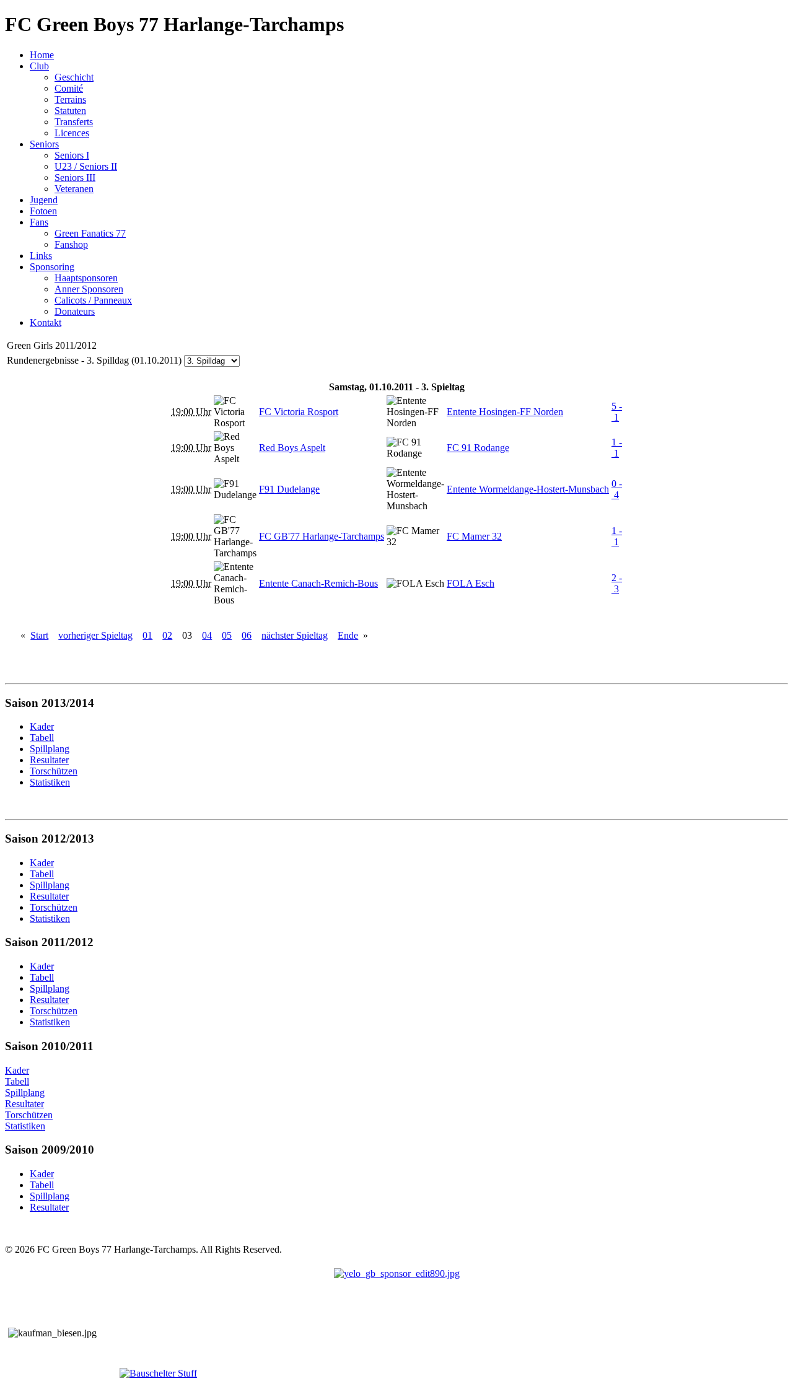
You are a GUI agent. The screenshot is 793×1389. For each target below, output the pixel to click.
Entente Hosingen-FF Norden (505, 411)
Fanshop (71, 244)
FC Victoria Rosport (298, 411)
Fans (39, 222)
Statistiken (25, 1126)
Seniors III (75, 177)
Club (39, 66)
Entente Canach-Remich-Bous (318, 583)
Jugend (44, 200)
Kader (17, 1070)
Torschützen (29, 1115)
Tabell (17, 1081)
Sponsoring (52, 266)
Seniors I (72, 155)
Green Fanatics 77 (90, 233)
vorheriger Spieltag (95, 635)
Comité (69, 88)
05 (227, 635)
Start (39, 635)
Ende (348, 635)
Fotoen (43, 211)
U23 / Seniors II (86, 166)
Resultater (24, 1103)
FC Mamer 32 (474, 536)
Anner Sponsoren (89, 289)
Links (41, 255)
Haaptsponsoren (86, 278)
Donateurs (75, 311)
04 (207, 635)
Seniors (44, 144)
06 (247, 635)
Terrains (70, 99)
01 (147, 635)
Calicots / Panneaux (93, 300)
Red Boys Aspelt (292, 447)
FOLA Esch (470, 583)
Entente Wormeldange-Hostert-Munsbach (528, 489)
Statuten (70, 110)
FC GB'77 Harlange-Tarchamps (321, 536)
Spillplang (25, 1092)
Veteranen (74, 188)
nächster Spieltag (294, 635)
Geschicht (74, 77)
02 (167, 635)
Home (42, 55)
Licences (72, 133)
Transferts (74, 121)
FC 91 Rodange (478, 447)
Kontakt (45, 322)
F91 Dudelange (289, 489)
